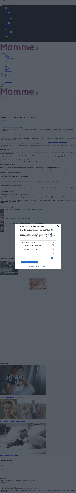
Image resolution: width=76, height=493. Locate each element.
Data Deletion (31, 266)
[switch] (52, 245)
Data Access (38, 266)
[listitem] (38, 242)
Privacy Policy (44, 266)
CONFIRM (29, 262)
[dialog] (38, 246)
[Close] (58, 226)
